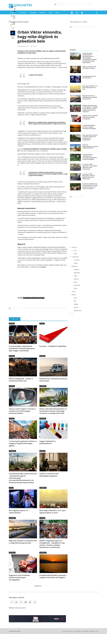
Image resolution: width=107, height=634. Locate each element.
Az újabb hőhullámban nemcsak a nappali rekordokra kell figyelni (53, 576)
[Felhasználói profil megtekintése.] (12, 33)
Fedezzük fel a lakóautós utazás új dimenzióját (53, 380)
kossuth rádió (34, 298)
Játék (75, 282)
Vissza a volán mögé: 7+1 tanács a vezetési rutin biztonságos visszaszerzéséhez (22, 411)
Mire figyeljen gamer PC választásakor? (18, 511)
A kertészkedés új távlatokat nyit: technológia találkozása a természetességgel (89, 157)
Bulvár (42, 323)
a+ (13, 28)
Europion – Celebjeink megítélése (52, 346)
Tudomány (22, 12)
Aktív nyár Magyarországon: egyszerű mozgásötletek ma (90, 146)
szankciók (41, 298)
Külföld (12, 323)
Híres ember (12, 37)
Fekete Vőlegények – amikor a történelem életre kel (21, 380)
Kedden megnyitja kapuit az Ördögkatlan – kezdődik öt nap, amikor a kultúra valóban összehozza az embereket (52, 544)
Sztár (75, 298)
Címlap (64, 631)
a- (11, 28)
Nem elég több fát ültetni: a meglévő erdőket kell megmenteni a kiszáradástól (90, 137)
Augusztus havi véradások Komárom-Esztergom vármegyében (19, 577)
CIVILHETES (23, 5)
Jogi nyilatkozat (77, 631)
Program (76, 269)
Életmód (42, 12)
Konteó (76, 307)
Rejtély (76, 304)
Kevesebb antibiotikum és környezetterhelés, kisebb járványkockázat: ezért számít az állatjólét (89, 186)
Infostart (43, 267)
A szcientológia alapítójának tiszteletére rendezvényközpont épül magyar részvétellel (22, 348)
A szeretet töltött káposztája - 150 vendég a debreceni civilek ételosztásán (89, 167)
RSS (97, 631)
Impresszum (70, 631)
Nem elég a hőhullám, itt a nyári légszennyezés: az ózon (52, 511)
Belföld (34, 46)
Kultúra (12, 12)
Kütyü (11, 487)
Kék (75, 301)
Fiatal (50, 12)
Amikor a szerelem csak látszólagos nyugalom (49, 475)
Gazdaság (33, 12)
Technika (77, 260)
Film (75, 250)
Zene (75, 254)
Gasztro (76, 279)
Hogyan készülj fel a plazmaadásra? (47, 442)
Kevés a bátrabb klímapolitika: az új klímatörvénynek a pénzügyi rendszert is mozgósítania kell (53, 411)
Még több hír (38, 586)
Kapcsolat (92, 631)
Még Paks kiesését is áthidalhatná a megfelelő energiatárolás (23, 542)
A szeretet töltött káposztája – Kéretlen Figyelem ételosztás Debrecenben (88, 176)
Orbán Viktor (27, 298)
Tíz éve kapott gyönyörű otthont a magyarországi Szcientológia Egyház (23, 443)
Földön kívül (77, 310)
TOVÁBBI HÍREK (15, 319)
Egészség (42, 418)
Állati (75, 288)
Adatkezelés (86, 631)
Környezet (12, 451)
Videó (57, 12)
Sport (75, 276)
